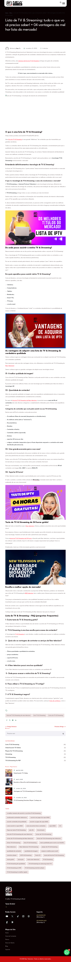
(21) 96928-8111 (41, 915)
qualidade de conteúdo (14, 851)
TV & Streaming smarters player (34, 867)
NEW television (29, 593)
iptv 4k (31, 830)
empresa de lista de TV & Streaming (28, 61)
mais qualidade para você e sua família (52, 842)
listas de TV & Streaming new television (49, 838)
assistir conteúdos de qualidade (16, 821)
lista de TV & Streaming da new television (18, 715)
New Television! (9, 365)
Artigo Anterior (12, 726)
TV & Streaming (19, 634)
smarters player (11, 855)
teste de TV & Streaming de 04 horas (21, 538)
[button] (63, 3)
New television (30, 526)
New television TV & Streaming (29, 847)
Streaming (8, 754)
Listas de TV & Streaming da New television (20, 838)
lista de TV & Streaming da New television (24, 400)
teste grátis (10, 859)
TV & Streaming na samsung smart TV (40, 863)
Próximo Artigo (59, 726)
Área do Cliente (9, 943)
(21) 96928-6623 (41, 920)
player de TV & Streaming (49, 847)
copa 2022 (52, 826)
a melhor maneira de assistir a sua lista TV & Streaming (24, 813)
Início (6, 13)
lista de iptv (40, 830)
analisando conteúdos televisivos (17, 817)
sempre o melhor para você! (49, 851)
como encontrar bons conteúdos (35, 826)
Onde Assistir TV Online (13, 747)
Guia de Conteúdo (10, 936)
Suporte (7, 949)
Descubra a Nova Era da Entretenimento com (27, 782)
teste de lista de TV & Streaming (54, 855)
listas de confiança (54, 701)
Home (7, 933)
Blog (11, 13)
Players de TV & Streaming (14, 751)
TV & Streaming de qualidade (16, 863)
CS (60, 826)
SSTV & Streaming (25, 855)
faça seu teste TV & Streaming (16, 830)
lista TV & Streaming (39, 715)
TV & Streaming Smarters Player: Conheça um (27, 800)
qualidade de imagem (31, 851)
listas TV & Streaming (13, 842)
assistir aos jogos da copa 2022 (40, 817)
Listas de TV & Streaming (55, 715)
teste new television (33, 859)
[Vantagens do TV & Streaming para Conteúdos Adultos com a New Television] (8, 791)
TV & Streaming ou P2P (13, 760)
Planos (7, 939)
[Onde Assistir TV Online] (8, 773)
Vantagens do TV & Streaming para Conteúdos (28, 791)
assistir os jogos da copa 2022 (39, 821)
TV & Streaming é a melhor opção (17, 872)
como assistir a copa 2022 (15, 826)
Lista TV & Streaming (12, 744)
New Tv (18, 48)
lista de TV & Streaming (15, 139)
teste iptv (21, 859)
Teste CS (37, 855)
